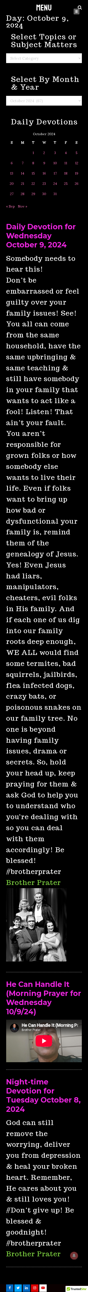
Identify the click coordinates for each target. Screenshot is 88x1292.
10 (55, 163)
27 (11, 194)
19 (76, 173)
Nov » (22, 206)
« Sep (10, 206)
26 (76, 183)
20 (12, 183)
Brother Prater (33, 882)
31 (55, 194)
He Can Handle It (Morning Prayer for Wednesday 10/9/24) (43, 998)
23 (44, 183)
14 (22, 173)
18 (65, 173)
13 (11, 173)
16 (44, 173)
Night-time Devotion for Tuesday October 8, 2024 (43, 1095)
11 (65, 163)
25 (66, 183)
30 (44, 194)
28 (22, 194)
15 (33, 173)
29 (33, 194)
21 (22, 183)
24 (55, 183)
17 (55, 173)
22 (33, 183)
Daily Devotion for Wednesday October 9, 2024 (41, 235)
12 (76, 163)
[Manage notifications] (74, 1255)
